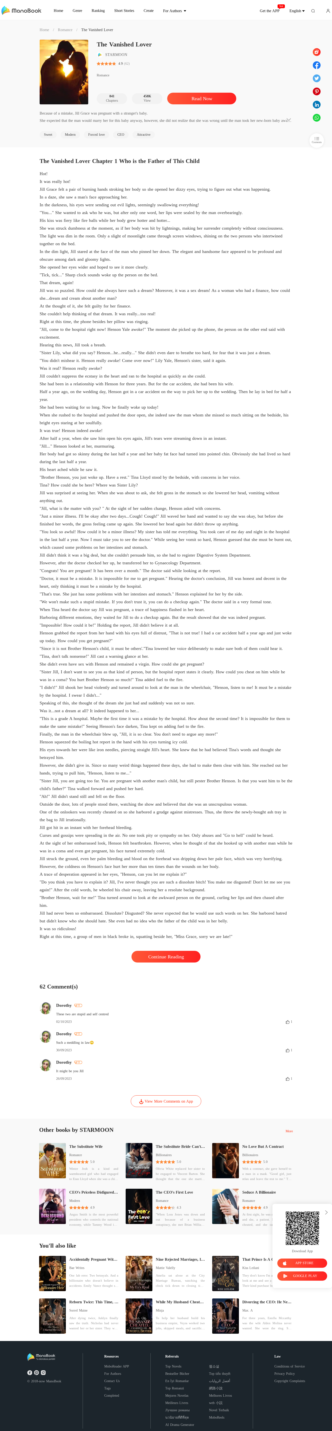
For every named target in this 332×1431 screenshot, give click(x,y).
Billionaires (164, 1155)
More (289, 1131)
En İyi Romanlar (177, 1381)
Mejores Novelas (176, 1395)
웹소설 (214, 1366)
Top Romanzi (174, 1388)
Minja (160, 1310)
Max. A (247, 1310)
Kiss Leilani (250, 1268)
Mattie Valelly (165, 1268)
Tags (107, 1388)
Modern (74, 1201)
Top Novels (173, 1366)
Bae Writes (76, 1268)
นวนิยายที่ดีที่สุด (177, 1417)
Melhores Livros (220, 1395)
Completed (111, 1395)
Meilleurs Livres (176, 1403)
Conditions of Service (289, 1366)
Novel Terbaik (219, 1410)
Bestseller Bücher (177, 1374)
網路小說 (216, 1388)
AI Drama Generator (179, 1425)
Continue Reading (166, 956)
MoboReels (216, 1417)
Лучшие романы (177, 1410)
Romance (65, 30)
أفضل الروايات (219, 1381)
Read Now (202, 98)
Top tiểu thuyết (219, 1374)
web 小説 (216, 1403)
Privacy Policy (284, 1374)
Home (44, 30)
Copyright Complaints (289, 1381)
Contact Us (112, 1381)
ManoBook (53, 1381)
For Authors (112, 1374)
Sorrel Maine (78, 1310)
